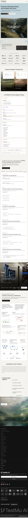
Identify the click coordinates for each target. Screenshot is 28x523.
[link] (3, 1)
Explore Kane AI (4, 89)
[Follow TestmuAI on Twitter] (20, 516)
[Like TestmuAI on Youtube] (23, 516)
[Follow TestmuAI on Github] (25, 516)
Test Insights (25, 171)
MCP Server (2, 435)
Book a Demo (23, 287)
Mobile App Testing (3, 439)
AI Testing (2, 440)
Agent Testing (10, 171)
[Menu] (26, 1)
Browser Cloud (2, 443)
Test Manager (3, 171)
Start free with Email (12, 13)
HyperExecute (20, 171)
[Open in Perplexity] (3, 484)
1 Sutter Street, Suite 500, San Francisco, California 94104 (4, 499)
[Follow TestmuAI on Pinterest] (26, 516)
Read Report (3, 308)
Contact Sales (3, 404)
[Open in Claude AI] (5, 484)
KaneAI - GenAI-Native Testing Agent (5, 431)
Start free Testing (13, 476)
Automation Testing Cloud (4, 430)
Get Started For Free (4, 209)
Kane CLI (2, 432)
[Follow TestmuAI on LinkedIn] (22, 516)
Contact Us (14, 504)
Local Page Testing (3, 445)
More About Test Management (6, 178)
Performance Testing (3, 442)
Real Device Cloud (15, 171)
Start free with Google (4, 13)
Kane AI (7, 171)
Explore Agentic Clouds (18, 88)
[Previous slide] (1, 285)
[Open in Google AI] (9, 484)
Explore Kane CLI (4, 48)
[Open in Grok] (7, 484)
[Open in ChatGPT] (1, 484)
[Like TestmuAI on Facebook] (19, 516)
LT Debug (2, 444)
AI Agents (2, 434)
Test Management (3, 438)
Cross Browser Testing (3, 436)
